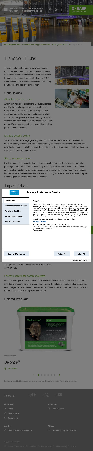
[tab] (16, 200)
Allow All (81, 254)
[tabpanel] (61, 217)
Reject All (62, 254)
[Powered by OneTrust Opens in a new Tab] (80, 260)
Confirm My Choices (16, 254)
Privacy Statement (39, 222)
